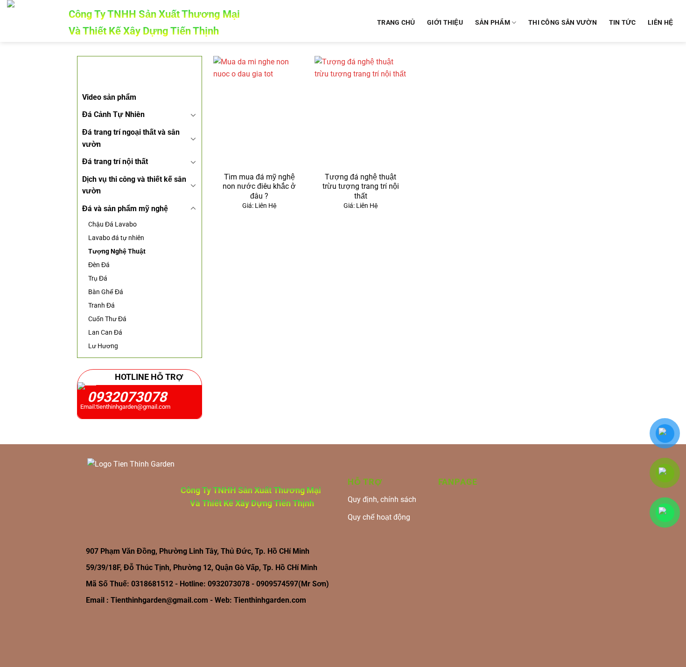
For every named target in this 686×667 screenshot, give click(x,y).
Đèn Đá (99, 265)
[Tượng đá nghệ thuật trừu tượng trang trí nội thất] (360, 111)
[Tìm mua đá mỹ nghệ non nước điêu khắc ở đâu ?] (259, 111)
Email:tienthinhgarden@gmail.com (125, 406)
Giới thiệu (445, 23)
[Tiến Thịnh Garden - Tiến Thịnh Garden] (31, 21)
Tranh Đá (101, 305)
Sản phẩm (492, 23)
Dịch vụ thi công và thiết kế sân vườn (134, 185)
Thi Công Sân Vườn (562, 23)
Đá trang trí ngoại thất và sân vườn (131, 138)
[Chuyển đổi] (193, 114)
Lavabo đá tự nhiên (116, 238)
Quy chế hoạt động (379, 517)
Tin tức (622, 23)
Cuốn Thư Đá (107, 319)
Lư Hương (103, 346)
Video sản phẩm (109, 97)
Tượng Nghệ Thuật (117, 251)
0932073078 (127, 397)
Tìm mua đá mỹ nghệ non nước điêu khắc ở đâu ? (259, 186)
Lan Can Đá (105, 333)
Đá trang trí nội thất (115, 161)
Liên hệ (660, 23)
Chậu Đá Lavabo (112, 224)
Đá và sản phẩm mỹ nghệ (125, 208)
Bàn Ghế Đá (105, 292)
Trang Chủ (396, 23)
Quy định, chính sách (382, 499)
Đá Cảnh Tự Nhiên (113, 114)
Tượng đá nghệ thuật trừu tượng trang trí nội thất (360, 186)
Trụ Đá (97, 278)
